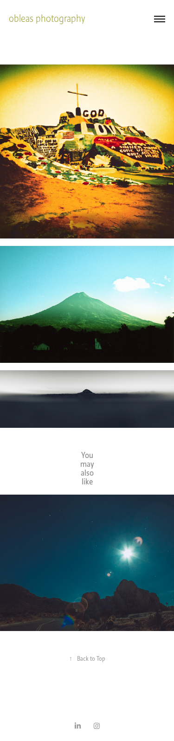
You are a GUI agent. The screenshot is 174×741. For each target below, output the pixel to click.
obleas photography (47, 19)
